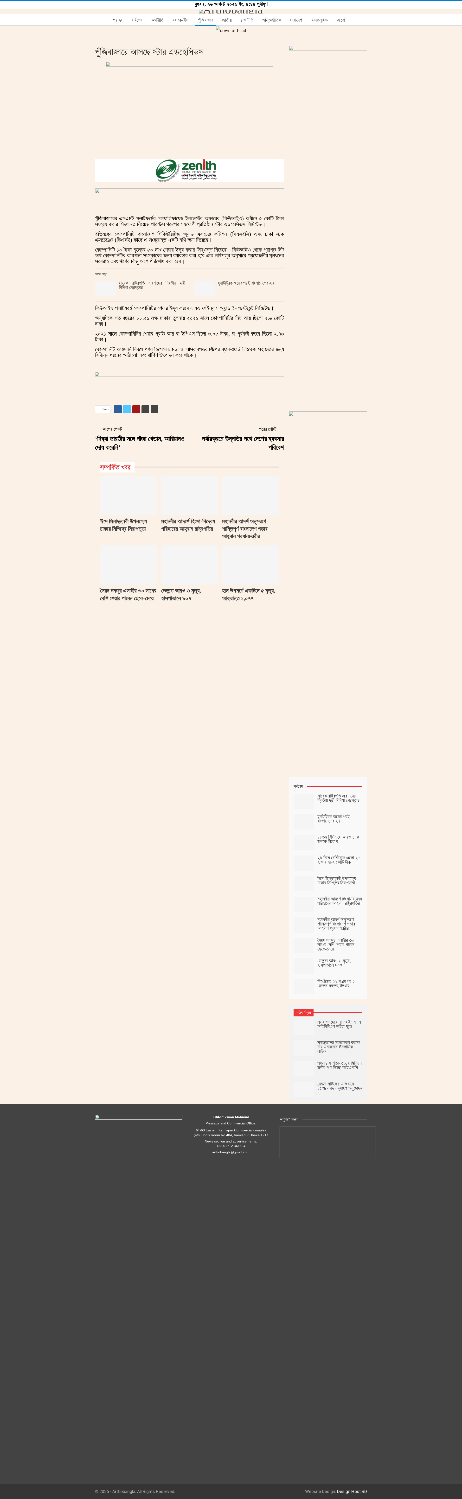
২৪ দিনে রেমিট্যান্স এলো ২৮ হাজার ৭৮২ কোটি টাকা (338, 860)
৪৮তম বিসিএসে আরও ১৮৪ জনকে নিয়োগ (338, 839)
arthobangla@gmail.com (231, 1152)
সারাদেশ (296, 20)
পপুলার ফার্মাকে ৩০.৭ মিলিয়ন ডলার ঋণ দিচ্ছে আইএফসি (339, 1065)
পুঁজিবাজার (205, 20)
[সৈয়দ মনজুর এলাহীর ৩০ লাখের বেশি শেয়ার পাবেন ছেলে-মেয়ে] (128, 565)
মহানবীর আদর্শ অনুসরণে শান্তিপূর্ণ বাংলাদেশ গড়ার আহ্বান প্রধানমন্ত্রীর (336, 924)
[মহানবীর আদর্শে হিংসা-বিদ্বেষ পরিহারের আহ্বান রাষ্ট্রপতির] (189, 495)
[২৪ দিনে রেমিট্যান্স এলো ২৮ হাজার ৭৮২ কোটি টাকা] (304, 863)
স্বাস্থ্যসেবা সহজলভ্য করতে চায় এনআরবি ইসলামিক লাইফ (338, 1047)
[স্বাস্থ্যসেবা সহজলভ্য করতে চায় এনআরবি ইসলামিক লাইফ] (304, 1048)
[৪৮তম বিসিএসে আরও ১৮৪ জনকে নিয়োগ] (304, 842)
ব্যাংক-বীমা (181, 20)
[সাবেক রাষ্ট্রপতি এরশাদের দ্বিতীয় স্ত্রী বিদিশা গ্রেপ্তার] (105, 288)
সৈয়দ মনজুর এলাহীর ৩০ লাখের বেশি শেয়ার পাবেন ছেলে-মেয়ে (335, 944)
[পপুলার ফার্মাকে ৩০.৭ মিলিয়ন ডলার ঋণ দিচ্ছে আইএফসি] (304, 1068)
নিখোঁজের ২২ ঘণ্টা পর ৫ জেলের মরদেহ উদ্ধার (336, 983)
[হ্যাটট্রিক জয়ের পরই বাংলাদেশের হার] (204, 288)
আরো (341, 20)
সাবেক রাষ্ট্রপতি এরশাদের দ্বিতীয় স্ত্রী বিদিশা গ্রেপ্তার (152, 285)
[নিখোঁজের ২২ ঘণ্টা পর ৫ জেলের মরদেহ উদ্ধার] (304, 987)
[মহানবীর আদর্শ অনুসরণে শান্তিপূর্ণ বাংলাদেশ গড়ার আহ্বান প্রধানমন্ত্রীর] (250, 495)
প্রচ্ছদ (118, 20)
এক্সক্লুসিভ (319, 20)
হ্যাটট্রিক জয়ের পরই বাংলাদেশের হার (246, 283)
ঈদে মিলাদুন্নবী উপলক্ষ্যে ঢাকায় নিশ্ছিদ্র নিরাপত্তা (336, 880)
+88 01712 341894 (231, 1146)
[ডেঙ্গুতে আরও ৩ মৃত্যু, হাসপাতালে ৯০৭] (189, 565)
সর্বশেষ (137, 20)
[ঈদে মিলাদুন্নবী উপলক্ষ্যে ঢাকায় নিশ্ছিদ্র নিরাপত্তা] (128, 495)
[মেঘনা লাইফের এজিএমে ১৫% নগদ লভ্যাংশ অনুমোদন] (304, 1089)
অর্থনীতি (157, 20)
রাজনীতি (247, 20)
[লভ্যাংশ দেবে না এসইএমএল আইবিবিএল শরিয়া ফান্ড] (304, 1027)
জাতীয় (227, 20)
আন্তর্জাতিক (271, 20)
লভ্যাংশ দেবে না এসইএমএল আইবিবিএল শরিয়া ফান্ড (339, 1024)
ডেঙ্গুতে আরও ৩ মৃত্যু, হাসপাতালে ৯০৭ (334, 963)
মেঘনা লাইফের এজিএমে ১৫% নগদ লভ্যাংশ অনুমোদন (339, 1086)
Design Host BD (352, 1491)
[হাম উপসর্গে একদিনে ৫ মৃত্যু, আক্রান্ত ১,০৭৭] (250, 565)
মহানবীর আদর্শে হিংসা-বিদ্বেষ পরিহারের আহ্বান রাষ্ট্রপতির (339, 901)
